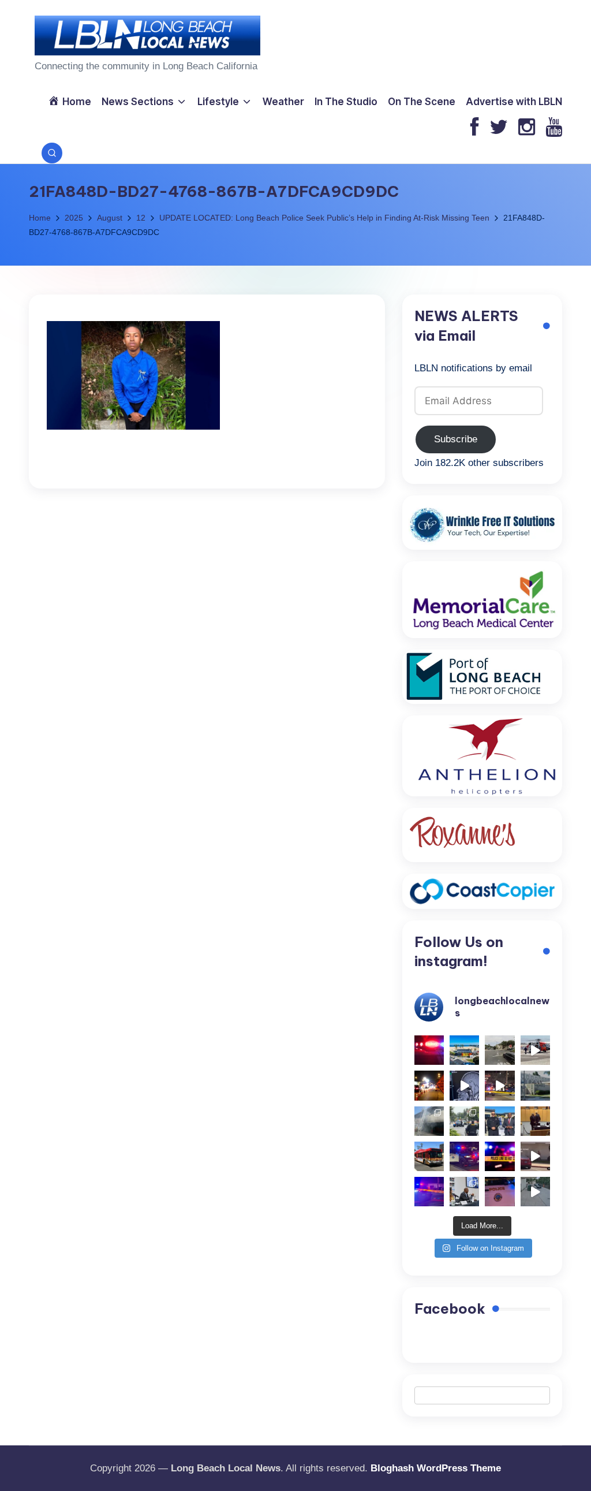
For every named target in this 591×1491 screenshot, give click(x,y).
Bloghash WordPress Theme (436, 1468)
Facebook (449, 1308)
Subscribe (455, 439)
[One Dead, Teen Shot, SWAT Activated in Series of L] (429, 1191)
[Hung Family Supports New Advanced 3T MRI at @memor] (464, 1085)
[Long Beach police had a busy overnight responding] (464, 1156)
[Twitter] (498, 128)
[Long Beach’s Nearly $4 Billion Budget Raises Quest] (535, 1121)
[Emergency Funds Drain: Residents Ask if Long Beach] (464, 1191)
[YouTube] (553, 128)
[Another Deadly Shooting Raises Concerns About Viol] (499, 1121)
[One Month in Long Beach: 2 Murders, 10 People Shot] (464, 1121)
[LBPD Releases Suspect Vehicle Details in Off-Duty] (535, 1191)
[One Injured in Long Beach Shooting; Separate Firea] (499, 1191)
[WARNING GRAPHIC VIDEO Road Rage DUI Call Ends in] (535, 1156)
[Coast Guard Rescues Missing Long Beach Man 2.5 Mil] (535, 1050)
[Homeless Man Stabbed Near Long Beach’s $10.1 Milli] (464, 1050)
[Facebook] (474, 128)
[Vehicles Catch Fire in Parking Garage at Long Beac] (429, 1121)
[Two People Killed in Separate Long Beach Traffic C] (429, 1050)
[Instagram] (526, 128)
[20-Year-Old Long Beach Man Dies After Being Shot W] (499, 1050)
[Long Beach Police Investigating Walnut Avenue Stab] (499, 1156)
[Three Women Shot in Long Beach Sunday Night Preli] (499, 1085)
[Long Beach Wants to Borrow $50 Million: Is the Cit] (535, 1085)
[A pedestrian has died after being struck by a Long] (429, 1156)
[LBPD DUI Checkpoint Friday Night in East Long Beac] (429, 1085)
